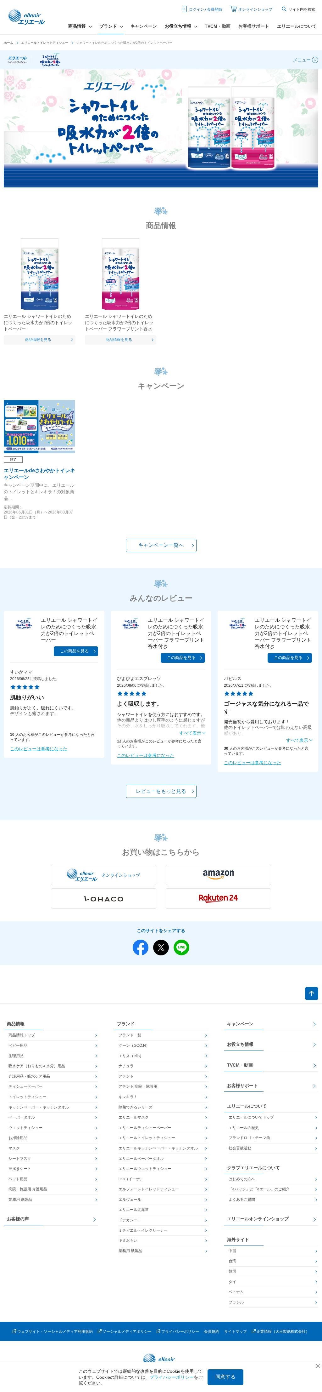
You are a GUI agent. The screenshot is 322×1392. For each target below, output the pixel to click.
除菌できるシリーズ (136, 1107)
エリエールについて (297, 26)
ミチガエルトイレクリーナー (143, 1230)
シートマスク (19, 1158)
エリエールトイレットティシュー (44, 42)
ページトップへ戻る (311, 993)
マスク (14, 1148)
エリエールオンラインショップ (258, 1218)
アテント (126, 1076)
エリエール (27, 17)
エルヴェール (130, 1199)
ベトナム (236, 1292)
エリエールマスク (134, 1117)
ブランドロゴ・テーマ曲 (249, 1138)
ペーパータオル (21, 1117)
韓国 (232, 1271)
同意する (225, 1376)
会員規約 (211, 1331)
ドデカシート (130, 1220)
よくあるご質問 (242, 1199)
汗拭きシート (19, 1168)
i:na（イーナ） (131, 1179)
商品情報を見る (38, 339)
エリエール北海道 (134, 1209)
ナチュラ (126, 1066)
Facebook (140, 947)
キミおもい (128, 1240)
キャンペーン (143, 26)
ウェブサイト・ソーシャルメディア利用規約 (55, 1331)
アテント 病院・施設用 (138, 1086)
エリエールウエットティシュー (145, 1168)
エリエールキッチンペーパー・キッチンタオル (158, 1148)
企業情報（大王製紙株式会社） (283, 1331)
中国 (232, 1251)
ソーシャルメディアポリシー (127, 1331)
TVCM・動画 (217, 26)
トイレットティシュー (27, 1097)
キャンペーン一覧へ (161, 545)
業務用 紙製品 (20, 1199)
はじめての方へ (242, 1179)
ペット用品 (17, 1179)
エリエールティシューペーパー (145, 1128)
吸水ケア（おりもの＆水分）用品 (36, 1066)
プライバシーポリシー (180, 1331)
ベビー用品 (17, 1045)
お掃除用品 (17, 1138)
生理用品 (16, 1056)
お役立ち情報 (240, 1044)
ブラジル (236, 1302)
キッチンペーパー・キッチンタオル (38, 1107)
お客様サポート (253, 26)
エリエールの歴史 (244, 1128)
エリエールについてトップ (251, 1117)
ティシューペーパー (25, 1086)
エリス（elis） (131, 1056)
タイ (232, 1282)
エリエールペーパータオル (141, 1158)
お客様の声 (18, 1218)
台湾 (232, 1261)
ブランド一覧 (130, 1035)
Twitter (161, 947)
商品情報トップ (21, 1035)
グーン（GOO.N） (134, 1045)
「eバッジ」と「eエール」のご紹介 (259, 1189)
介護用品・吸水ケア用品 (29, 1076)
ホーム (8, 42)
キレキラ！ (128, 1097)
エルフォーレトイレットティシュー (149, 1189)
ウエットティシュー (25, 1128)
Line (181, 947)
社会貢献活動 (240, 1148)
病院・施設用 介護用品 (27, 1189)
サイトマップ (235, 1331)
